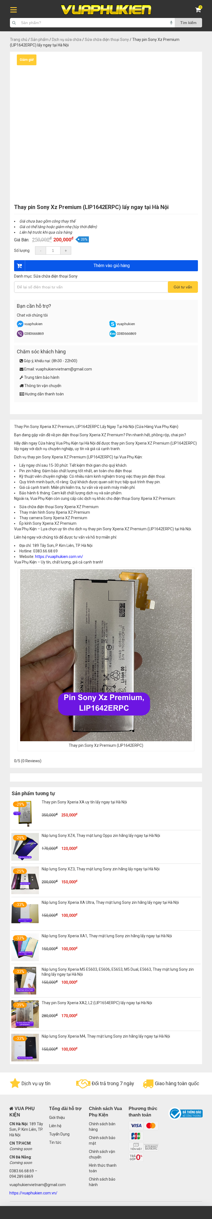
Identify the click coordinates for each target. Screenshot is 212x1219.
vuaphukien (33, 324)
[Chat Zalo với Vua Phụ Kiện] (112, 336)
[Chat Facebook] (20, 326)
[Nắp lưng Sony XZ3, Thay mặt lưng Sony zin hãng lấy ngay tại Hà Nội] (25, 893)
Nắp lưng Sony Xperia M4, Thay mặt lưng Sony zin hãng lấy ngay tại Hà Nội (106, 1036)
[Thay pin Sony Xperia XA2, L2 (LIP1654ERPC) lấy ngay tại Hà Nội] (25, 1026)
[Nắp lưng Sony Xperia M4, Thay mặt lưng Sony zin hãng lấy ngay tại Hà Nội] (25, 1060)
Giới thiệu (57, 1117)
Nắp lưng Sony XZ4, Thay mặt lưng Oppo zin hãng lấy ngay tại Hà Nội (101, 835)
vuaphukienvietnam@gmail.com (64, 369)
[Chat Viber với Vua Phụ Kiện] (20, 336)
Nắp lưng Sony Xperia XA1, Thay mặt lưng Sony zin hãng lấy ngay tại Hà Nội (107, 936)
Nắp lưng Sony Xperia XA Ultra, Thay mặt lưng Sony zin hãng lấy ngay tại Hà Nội (110, 902)
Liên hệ (55, 1126)
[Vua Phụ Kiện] (106, 10)
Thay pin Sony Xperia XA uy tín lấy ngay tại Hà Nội (84, 802)
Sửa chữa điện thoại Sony (107, 39)
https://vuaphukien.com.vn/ (59, 556)
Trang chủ (18, 39)
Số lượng (22, 250)
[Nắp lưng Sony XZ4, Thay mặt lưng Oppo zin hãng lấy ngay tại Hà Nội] (25, 859)
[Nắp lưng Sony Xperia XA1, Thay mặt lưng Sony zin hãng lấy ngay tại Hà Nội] (25, 959)
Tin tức (55, 1142)
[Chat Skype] (112, 326)
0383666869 (34, 333)
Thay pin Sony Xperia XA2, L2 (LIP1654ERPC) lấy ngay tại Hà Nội (97, 1003)
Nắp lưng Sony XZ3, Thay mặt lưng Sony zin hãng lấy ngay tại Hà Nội (101, 869)
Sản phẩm (40, 39)
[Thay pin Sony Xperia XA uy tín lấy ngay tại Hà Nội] (25, 826)
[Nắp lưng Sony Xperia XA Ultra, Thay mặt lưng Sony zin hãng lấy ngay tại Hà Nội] (25, 926)
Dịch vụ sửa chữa (66, 39)
